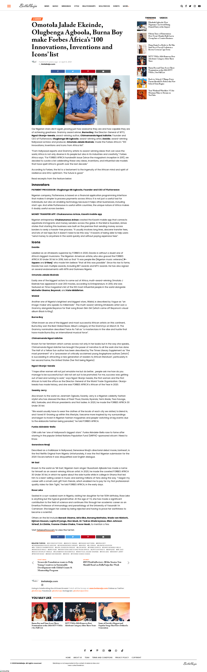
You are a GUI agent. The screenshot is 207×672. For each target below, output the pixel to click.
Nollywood (104, 6)
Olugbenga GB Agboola (64, 552)
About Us (77, 657)
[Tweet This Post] (73, 71)
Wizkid (66, 554)
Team (87, 657)
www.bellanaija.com (98, 588)
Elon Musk (81, 547)
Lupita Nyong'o (98, 549)
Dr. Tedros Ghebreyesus (43, 547)
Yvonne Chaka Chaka (81, 554)
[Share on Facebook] (58, 71)
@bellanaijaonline (80, 591)
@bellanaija (37, 591)
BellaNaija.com (48, 64)
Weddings (66, 6)
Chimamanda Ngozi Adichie (44, 545)
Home (68, 657)
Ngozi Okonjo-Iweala (42, 552)
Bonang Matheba (87, 543)
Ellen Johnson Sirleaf (65, 547)
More (125, 6)
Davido (83, 545)
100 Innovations (55, 543)
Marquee (111, 549)
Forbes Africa (95, 547)
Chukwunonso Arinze (68, 545)
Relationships (88, 6)
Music (55, 6)
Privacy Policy (122, 657)
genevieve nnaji (39, 549)
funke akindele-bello (112, 547)
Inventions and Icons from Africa (74, 549)
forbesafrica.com (46, 530)
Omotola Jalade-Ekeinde (87, 552)
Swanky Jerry (117, 552)
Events (116, 6)
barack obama (71, 543)
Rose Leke (105, 552)
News (46, 6)
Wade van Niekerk (54, 554)
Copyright (136, 657)
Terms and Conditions (102, 657)
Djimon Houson (105, 545)
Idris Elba (53, 549)
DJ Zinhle (92, 545)
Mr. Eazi (120, 549)
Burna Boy (101, 543)
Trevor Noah (38, 554)
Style (76, 6)
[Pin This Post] (88, 71)
